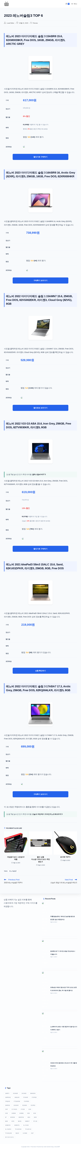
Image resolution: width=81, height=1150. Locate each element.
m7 (6, 1117)
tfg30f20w (18, 1129)
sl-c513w (26, 1125)
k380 (28, 1113)
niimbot (27, 1121)
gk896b (13, 1113)
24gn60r (15, 1093)
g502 (6, 1113)
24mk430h (33, 1093)
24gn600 (24, 1093)
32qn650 (24, 1105)
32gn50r (16, 1105)
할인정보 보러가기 (40, 408)
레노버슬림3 (13, 871)
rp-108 (35, 1121)
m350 (35, 1117)
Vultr (45, 1146)
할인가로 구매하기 (40, 157)
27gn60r (25, 1097)
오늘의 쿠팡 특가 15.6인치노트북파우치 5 (47, 814)
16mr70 (7, 1093)
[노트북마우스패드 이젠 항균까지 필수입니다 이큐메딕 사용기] (45, 1029)
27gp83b (34, 1097)
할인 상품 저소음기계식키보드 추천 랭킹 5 (40, 859)
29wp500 (7, 1105)
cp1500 (23, 1109)
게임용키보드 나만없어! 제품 (15, 858)
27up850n (26, 1101)
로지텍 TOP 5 (65, 857)
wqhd (17, 1133)
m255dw (12, 1117)
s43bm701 (17, 1125)
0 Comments (60, 922)
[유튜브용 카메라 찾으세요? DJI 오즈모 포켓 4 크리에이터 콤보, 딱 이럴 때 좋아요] (45, 990)
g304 (29, 1109)
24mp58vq (8, 1097)
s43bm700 (7, 1125)
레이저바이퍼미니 (9, 1137)
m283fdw (21, 1117)
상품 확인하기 (40, 671)
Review (35, 23)
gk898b (21, 1113)
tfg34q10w (8, 1133)
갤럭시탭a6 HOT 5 (39, 474)
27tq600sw (17, 1101)
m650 (6, 1121)
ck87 (6, 1109)
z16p (32, 1133)
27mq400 (7, 1101)
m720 (12, 1121)
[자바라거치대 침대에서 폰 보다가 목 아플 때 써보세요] (45, 1065)
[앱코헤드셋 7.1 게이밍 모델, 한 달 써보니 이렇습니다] (45, 953)
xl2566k (25, 1133)
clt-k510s (14, 1109)
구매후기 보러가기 (40, 280)
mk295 (19, 1121)
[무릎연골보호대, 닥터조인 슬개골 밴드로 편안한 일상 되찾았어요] (45, 918)
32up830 (33, 1105)
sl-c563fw (8, 1129)
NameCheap (50, 1146)
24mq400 (16, 1097)
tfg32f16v (28, 1129)
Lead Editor (10, 23)
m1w (34, 1113)
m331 (29, 1117)
